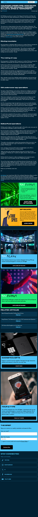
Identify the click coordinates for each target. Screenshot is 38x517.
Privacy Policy (24, 441)
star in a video (9, 36)
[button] (31, 2)
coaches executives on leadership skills (15, 34)
